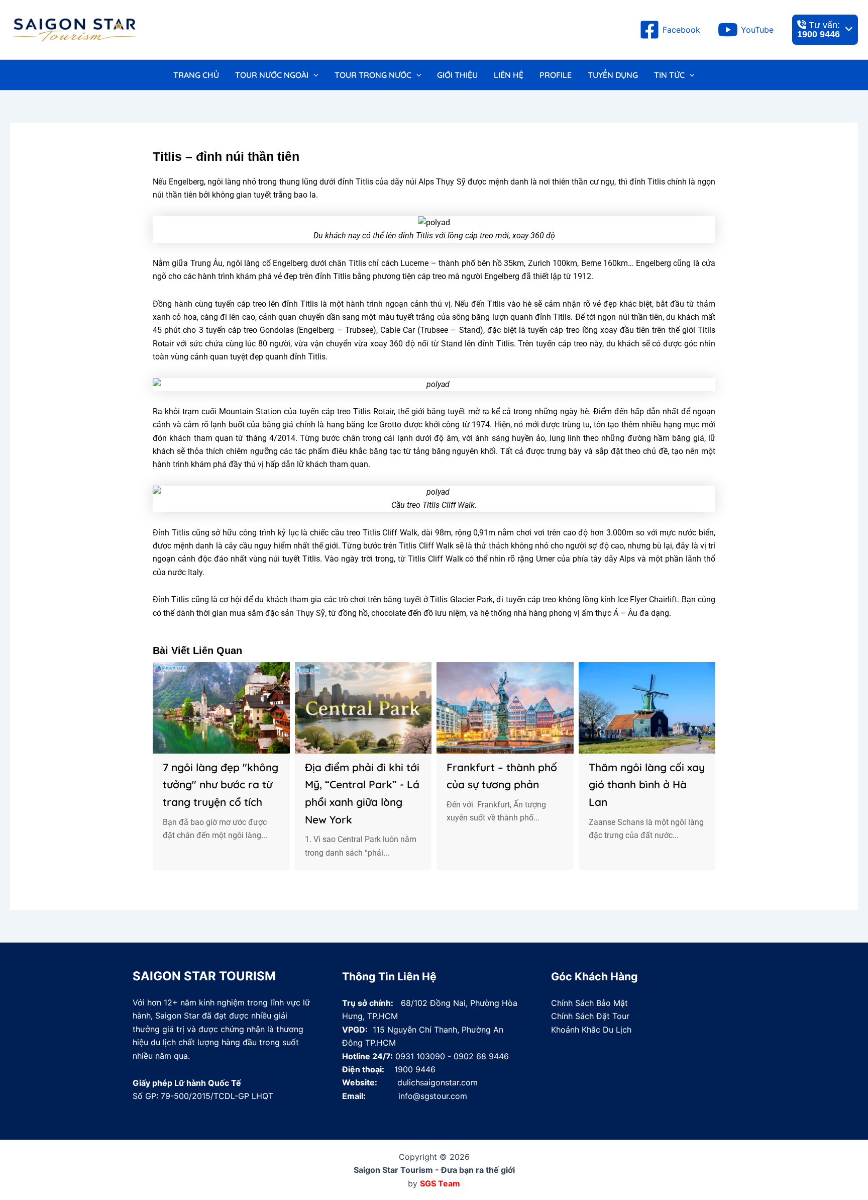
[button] (313, 75)
